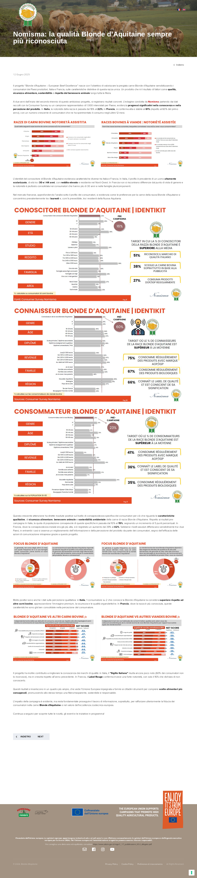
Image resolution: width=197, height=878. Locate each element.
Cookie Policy (128, 864)
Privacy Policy (111, 864)
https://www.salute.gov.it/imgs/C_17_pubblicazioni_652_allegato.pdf (122, 844)
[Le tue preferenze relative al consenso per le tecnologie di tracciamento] (192, 873)
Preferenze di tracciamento (150, 864)
